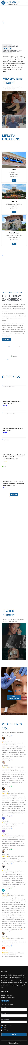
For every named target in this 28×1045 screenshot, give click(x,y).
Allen (5, 1027)
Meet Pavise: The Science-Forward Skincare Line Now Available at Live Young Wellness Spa (13, 483)
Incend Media (13, 1043)
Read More (5, 405)
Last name (3, 1013)
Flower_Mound (6, 1030)
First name (3, 1007)
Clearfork (5, 1029)
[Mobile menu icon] (26, 3)
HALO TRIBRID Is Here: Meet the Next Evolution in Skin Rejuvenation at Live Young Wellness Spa (14, 457)
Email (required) (5, 1019)
